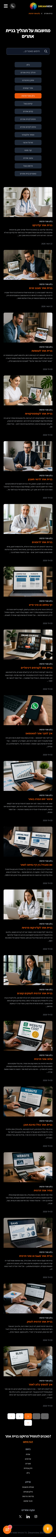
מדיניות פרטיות (28, 1496)
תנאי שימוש (28, 1501)
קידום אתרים (28, 111)
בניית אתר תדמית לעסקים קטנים (34, 993)
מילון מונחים (28, 1491)
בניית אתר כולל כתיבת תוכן (38, 1124)
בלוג (28, 64)
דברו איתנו (28, 1441)
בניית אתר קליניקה (42, 225)
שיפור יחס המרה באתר (40, 799)
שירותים (28, 1459)
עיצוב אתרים (28, 158)
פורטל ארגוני (28, 142)
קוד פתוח (28, 150)
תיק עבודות (28, 1468)
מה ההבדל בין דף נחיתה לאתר (36, 864)
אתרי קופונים (28, 88)
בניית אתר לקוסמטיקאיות (38, 413)
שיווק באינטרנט (28, 80)
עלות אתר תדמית (43, 1059)
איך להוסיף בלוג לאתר (40, 1384)
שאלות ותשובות (28, 1487)
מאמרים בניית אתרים (28, 173)
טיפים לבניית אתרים (28, 119)
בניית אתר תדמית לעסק (39, 1321)
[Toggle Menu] (6, 6)
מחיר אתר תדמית (43, 1190)
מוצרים (28, 1463)
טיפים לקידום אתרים (28, 127)
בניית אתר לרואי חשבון (40, 479)
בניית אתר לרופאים (42, 542)
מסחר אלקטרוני (28, 134)
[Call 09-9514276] (13, 6)
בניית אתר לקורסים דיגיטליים (36, 667)
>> (28, 1422)
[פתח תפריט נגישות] (47, 1528)
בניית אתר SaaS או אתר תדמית (35, 1256)
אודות (28, 1454)
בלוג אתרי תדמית (28, 95)
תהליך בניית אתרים (28, 72)
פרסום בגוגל (28, 165)
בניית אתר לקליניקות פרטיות (37, 927)
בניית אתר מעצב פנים (40, 288)
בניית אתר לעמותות (42, 350)
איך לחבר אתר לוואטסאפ (39, 733)
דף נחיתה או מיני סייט (40, 605)
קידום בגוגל (28, 103)
